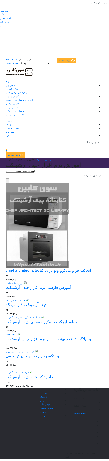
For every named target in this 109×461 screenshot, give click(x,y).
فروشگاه (4, 14)
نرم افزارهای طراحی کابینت (17, 93)
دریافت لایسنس (6, 18)
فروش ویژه (10, 85)
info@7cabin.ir (12, 63)
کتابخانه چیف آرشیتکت (15, 115)
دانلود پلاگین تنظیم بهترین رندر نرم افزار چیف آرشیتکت (51, 339)
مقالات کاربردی (12, 89)
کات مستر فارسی (13, 107)
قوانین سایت (45, 404)
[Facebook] (1, 31)
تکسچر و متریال (12, 104)
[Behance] (1, 46)
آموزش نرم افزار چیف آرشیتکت (19, 100)
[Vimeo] (1, 43)
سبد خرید (4, 26)
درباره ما (43, 412)
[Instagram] (1, 39)
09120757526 (12, 60)
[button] (7, 180)
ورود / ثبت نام (64, 60)
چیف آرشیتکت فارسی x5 (26, 304)
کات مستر (4, 11)
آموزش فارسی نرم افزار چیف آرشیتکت (38, 287)
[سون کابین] (19, 72)
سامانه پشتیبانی (46, 400)
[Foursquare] (1, 50)
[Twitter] (1, 35)
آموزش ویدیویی (12, 96)
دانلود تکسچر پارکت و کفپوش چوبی (35, 356)
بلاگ (41, 389)
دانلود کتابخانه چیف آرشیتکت (29, 377)
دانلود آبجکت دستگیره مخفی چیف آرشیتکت (41, 322)
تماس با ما (4, 22)
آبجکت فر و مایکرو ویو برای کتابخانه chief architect (48, 270)
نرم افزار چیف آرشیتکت (16, 111)
